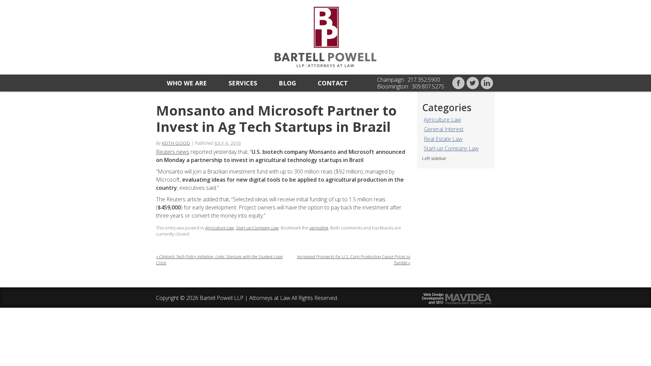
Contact (333, 83)
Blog (287, 83)
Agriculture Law (442, 119)
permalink (319, 228)
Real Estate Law (443, 139)
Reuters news (172, 152)
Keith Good (176, 143)
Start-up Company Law (451, 148)
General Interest (443, 129)
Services (243, 83)
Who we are (187, 83)
